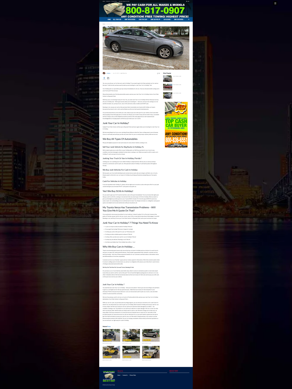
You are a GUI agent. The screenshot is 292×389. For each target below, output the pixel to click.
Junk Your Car (109, 24)
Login (188, 1)
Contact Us (108, 1)
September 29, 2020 (147, 343)
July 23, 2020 (116, 73)
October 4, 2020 (177, 76)
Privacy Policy (114, 1)
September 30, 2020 (107, 343)
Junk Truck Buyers (130, 19)
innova (108, 73)
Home (109, 19)
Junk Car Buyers (178, 19)
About (104, 1)
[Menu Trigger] (275, 3)
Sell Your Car (117, 19)
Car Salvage (167, 19)
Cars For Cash (143, 19)
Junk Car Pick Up (155, 19)
